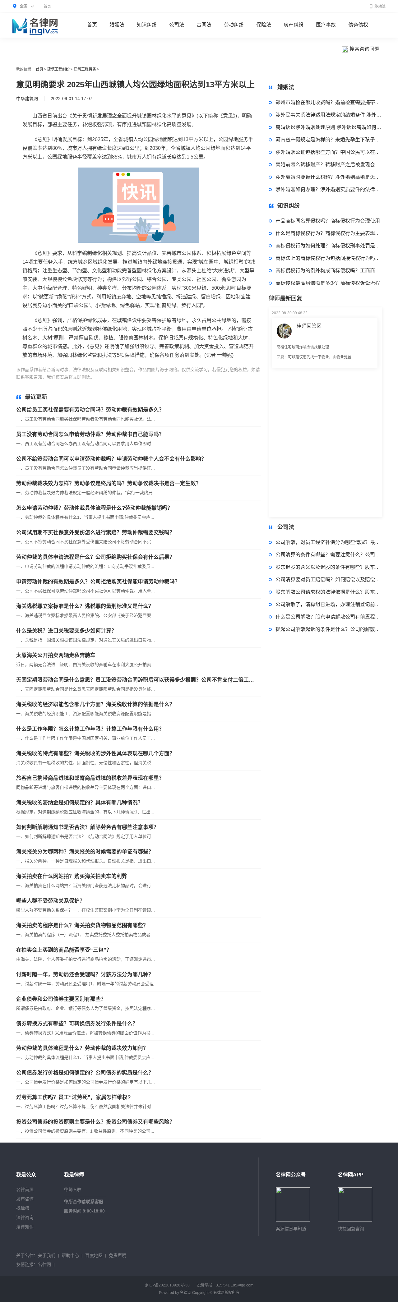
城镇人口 (146, 377)
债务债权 (358, 24)
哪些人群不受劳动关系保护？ (50, 901)
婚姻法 (116, 24)
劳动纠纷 (234, 24)
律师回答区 (309, 326)
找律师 (22, 1208)
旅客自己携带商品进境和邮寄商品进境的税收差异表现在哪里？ (90, 778)
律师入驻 (72, 1189)
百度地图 (94, 1255)
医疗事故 (326, 24)
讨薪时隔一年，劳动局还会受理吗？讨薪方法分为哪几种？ (85, 975)
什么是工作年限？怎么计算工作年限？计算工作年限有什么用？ (90, 729)
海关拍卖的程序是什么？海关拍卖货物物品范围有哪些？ (82, 925)
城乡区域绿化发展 (200, 377)
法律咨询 (25, 1217)
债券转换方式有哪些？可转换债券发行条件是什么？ (77, 1024)
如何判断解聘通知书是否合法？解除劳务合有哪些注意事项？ (87, 827)
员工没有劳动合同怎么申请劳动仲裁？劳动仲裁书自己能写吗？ (90, 434)
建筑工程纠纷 (58, 69)
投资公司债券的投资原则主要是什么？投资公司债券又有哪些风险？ (95, 1122)
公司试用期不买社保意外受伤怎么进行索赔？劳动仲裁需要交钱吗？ (95, 533)
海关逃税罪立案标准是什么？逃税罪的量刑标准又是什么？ (85, 606)
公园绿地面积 (123, 377)
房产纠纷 (293, 24)
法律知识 (25, 1226)
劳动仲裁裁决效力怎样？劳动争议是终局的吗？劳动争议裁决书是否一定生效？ (108, 483)
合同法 (204, 24)
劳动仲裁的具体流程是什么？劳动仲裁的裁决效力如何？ (82, 1048)
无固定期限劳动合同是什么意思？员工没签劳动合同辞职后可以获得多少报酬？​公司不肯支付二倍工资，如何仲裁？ (136, 680)
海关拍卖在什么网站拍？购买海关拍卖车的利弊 (71, 876)
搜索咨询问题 (363, 49)
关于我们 (46, 1255)
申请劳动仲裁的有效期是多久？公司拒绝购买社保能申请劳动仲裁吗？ (98, 582)
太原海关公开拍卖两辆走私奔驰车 (55, 655)
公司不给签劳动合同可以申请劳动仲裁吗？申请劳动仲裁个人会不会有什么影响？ (111, 459)
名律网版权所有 (226, 1292)
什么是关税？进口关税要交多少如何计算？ (66, 631)
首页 (47, 6)
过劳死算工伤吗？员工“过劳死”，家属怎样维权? (73, 1097)
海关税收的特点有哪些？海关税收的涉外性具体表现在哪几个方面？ (95, 754)
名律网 (44, 1264)
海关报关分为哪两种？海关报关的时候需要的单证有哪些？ (85, 852)
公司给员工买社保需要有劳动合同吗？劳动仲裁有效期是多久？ (90, 410)
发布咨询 (25, 1198)
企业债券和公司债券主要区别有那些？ (61, 999)
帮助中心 (70, 1255)
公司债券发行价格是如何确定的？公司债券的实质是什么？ (85, 1073)
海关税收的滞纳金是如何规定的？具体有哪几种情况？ (79, 803)
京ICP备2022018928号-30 (167, 1285)
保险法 (263, 24)
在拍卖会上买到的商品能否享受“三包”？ (64, 950)
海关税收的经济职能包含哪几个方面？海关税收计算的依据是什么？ (95, 704)
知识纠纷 (147, 24)
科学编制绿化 (169, 377)
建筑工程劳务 (85, 69)
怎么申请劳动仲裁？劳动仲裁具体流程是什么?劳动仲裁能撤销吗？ (94, 508)
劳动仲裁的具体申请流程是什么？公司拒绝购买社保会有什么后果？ (95, 557)
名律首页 (25, 1189)
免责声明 (117, 1255)
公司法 (176, 24)
